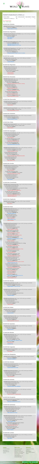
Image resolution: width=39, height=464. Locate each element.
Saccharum (14, 251)
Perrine (11, 160)
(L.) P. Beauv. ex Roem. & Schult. (15, 261)
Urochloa (13, 231)
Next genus (34, 462)
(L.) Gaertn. (12, 270)
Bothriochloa (14, 254)
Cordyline (14, 150)
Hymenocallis (14, 143)
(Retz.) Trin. (13, 245)
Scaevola (13, 366)
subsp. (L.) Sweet (14, 340)
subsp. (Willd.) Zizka (14, 235)
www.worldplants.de (18, 455)
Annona (13, 71)
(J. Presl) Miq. (12, 229)
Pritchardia (14, 172)
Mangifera (14, 328)
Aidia (13, 411)
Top (30, 462)
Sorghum (13, 247)
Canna (13, 202)
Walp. (10, 343)
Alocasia (13, 95)
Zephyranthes (14, 139)
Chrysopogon (14, 244)
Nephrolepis (14, 42)
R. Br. (11, 213)
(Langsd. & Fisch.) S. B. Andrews (16, 53)
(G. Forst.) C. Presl (14, 45)
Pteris (13, 36)
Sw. (10, 37)
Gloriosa (13, 126)
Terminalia (14, 294)
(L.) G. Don (12, 425)
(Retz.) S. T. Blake (13, 255)
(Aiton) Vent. (12, 88)
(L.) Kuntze (13, 110)
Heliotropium (14, 400)
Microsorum (14, 51)
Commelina (14, 189)
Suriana (13, 311)
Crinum (13, 136)
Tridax (13, 375)
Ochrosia (13, 420)
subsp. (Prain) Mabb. (16, 155)
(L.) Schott (13, 90)
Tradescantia (14, 193)
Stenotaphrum (14, 237)
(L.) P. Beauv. (12, 28)
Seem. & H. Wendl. (13, 173)
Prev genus (25, 462)
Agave (13, 159)
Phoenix (13, 169)
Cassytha (13, 60)
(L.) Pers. (12, 277)
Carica (13, 350)
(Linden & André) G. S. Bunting (16, 83)
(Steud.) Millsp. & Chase (15, 248)
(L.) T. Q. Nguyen (13, 232)
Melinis (13, 233)
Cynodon (13, 276)
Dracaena (14, 154)
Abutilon (13, 339)
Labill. (11, 421)
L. (10, 38)
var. (14, 394)
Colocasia (14, 92)
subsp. (13, 386)
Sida (13, 341)
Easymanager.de (28, 451)
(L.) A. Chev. (12, 151)
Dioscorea (14, 103)
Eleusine (13, 269)
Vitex (13, 437)
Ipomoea (13, 385)
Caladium (14, 87)
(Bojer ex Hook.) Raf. (13, 320)
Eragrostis (14, 260)
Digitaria (13, 228)
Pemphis (13, 285)
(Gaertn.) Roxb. (12, 367)
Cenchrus (14, 239)
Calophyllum (14, 357)
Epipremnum (14, 82)
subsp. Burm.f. (14, 190)
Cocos (13, 178)
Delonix (13, 319)
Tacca (13, 109)
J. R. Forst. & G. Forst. (13, 286)
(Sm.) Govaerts (13, 401)
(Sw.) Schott (13, 44)
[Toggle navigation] (32, 0)
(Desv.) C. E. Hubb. (15, 238)
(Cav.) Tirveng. (12, 412)
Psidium (13, 303)
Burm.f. (10, 342)
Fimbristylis (14, 212)
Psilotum (13, 27)
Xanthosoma (14, 89)
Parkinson (12, 119)
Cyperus (13, 216)
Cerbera (13, 428)
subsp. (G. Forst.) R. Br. (15, 275)
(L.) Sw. (11, 273)
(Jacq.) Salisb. (13, 144)
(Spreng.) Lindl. (13, 141)
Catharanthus (14, 423)
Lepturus (13, 274)
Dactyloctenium (15, 266)
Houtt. (11, 219)
